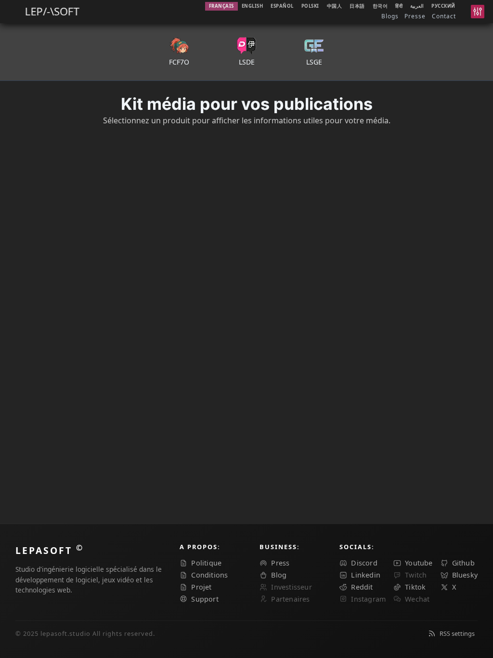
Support (204, 599)
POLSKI (310, 6)
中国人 (334, 6)
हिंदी (398, 6)
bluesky (465, 574)
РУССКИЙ (443, 6)
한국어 (380, 6)
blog (278, 574)
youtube (418, 562)
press (280, 562)
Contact (444, 16)
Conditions (209, 574)
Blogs (390, 16)
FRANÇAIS (221, 6)
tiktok (415, 587)
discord (364, 562)
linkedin (365, 574)
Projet (201, 587)
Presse (415, 16)
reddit (362, 587)
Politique (206, 562)
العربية (417, 6)
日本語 (357, 6)
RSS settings (457, 633)
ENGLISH (252, 6)
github (463, 562)
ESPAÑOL (282, 6)
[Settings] (477, 11)
